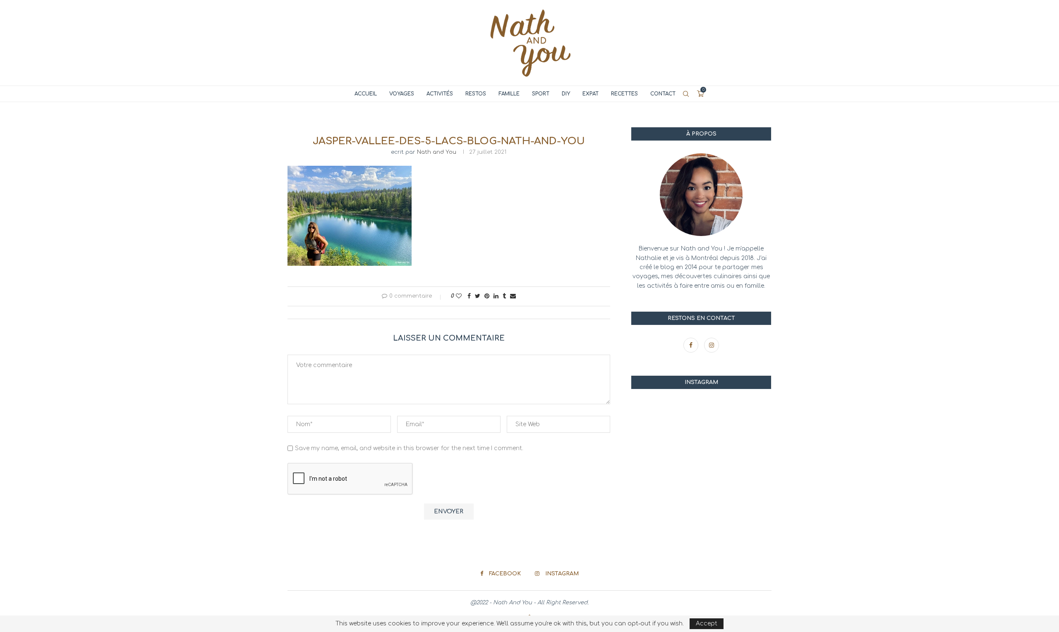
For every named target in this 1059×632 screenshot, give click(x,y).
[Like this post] (459, 296)
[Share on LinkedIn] (496, 296)
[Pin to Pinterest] (486, 296)
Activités (439, 94)
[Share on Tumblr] (504, 296)
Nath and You (436, 152)
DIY (566, 94)
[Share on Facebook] (469, 296)
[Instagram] (711, 345)
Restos (475, 94)
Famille (509, 94)
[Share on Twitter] (477, 296)
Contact (663, 94)
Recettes (624, 94)
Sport (540, 94)
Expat (590, 94)
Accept (706, 623)
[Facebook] (691, 345)
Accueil (366, 94)
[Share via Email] (513, 296)
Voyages (401, 94)
